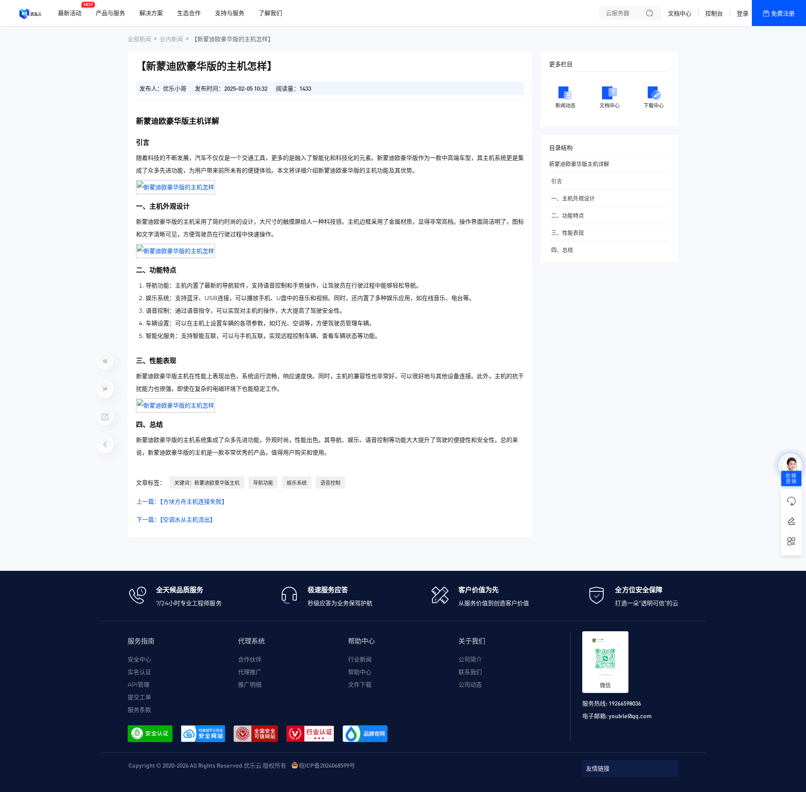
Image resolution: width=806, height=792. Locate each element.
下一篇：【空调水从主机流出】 (176, 519)
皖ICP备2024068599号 (327, 765)
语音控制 (330, 483)
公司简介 (470, 659)
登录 (742, 13)
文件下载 (360, 684)
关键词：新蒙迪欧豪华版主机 (207, 483)
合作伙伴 (250, 659)
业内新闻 (171, 39)
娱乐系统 (297, 483)
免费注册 (783, 13)
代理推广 (250, 672)
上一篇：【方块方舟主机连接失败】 (182, 501)
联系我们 (470, 672)
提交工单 (139, 697)
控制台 (714, 13)
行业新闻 (360, 659)
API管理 (138, 684)
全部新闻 (139, 39)
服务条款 (139, 710)
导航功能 (263, 483)
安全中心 (139, 659)
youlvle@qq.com (630, 715)
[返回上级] (105, 444)
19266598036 (625, 703)
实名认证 (139, 672)
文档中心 (679, 13)
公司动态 (470, 684)
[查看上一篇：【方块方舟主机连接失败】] (105, 361)
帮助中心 (360, 672)
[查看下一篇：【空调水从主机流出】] (105, 389)
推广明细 (250, 684)
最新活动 (72, 10)
